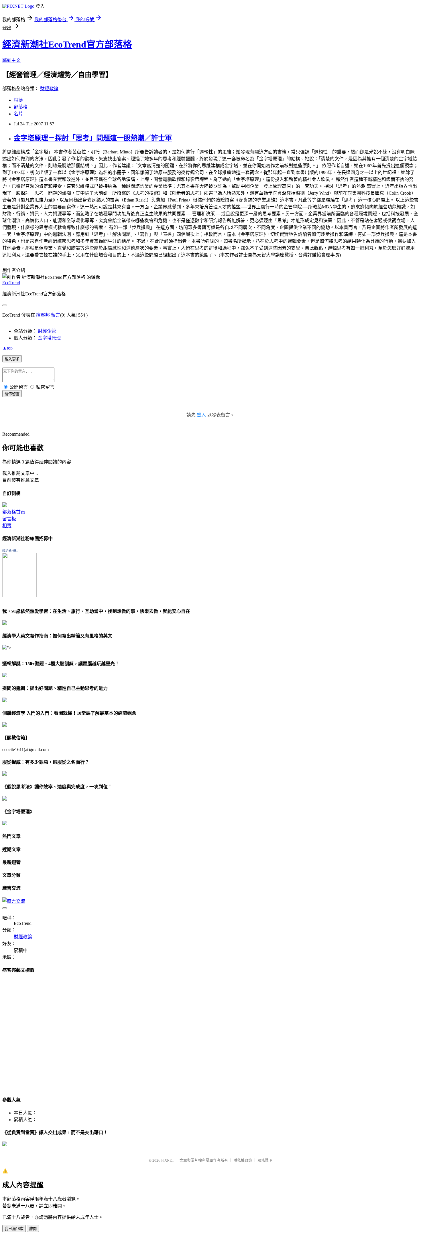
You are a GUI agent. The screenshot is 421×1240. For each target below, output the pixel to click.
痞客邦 (43, 315)
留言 (55, 315)
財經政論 (49, 88)
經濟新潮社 (10, 550)
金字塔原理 (49, 337)
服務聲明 (264, 1160)
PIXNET (167, 1160)
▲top (7, 347)
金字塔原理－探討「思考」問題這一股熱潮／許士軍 (93, 138)
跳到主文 (11, 60)
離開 (33, 1229)
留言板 (9, 518)
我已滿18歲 (14, 1229)
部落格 (20, 106)
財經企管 (47, 331)
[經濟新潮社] (19, 595)
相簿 (18, 100)
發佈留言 (12, 394)
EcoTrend (11, 282)
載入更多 (12, 359)
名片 (18, 113)
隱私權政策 (242, 1160)
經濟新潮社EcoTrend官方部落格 (67, 44)
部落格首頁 (13, 512)
